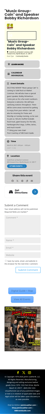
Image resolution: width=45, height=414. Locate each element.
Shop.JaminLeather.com (22, 408)
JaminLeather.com (28, 405)
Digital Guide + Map (22, 290)
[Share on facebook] (13, 180)
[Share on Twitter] (17, 180)
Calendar (16, 73)
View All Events (22, 299)
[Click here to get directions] (35, 192)
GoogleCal (17, 75)
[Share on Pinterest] (22, 180)
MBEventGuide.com (22, 410)
